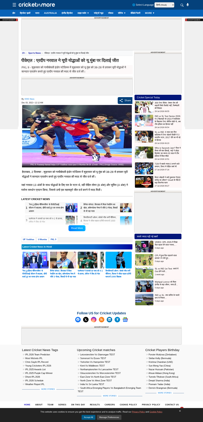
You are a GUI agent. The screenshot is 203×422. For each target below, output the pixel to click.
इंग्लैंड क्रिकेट (67, 13)
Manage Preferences (109, 417)
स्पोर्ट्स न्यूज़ (98, 13)
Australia (50, 13)
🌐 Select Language (143, 5)
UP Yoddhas (28, 239)
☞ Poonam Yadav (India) (158, 384)
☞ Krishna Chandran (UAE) (159, 362)
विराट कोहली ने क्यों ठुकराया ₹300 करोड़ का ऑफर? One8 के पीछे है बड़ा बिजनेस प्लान (167, 180)
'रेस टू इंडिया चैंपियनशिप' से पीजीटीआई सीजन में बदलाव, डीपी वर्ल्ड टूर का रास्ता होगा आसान (34, 274)
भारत (37, 13)
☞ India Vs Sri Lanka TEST (91, 384)
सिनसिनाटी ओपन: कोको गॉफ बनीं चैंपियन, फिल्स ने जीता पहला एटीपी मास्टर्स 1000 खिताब (118, 274)
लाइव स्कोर (83, 13)
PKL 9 (53, 239)
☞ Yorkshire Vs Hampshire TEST (94, 362)
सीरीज (122, 13)
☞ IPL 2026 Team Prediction (36, 354)
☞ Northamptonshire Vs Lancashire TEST (98, 369)
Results (95, 405)
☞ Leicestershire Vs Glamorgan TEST (96, 354)
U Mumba (42, 239)
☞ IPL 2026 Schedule (33, 380)
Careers (110, 405)
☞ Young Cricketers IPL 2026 (37, 365)
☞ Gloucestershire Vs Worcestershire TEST (99, 373)
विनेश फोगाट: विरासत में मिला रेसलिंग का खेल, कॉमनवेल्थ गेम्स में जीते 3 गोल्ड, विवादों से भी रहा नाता (63, 274)
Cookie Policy (128, 405)
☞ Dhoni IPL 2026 (31, 377)
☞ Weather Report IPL (33, 384)
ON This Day (78, 405)
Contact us (172, 405)
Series (62, 405)
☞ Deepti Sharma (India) (158, 380)
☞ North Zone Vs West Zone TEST (95, 380)
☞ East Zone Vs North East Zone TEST (97, 377)
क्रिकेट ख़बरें (25, 13)
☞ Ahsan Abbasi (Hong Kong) (160, 373)
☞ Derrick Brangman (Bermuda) (161, 388)
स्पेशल (110, 13)
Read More (77, 228)
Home (27, 405)
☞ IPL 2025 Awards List (34, 369)
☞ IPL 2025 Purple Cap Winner (38, 373)
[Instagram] (93, 319)
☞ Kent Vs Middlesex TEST (91, 365)
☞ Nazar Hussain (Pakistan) (160, 369)
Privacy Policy (151, 405)
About (39, 405)
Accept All (88, 417)
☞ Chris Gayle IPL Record (35, 362)
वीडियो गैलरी (135, 13)
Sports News (34, 53)
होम (13, 13)
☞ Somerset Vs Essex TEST (92, 358)
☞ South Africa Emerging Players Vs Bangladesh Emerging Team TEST (109, 388)
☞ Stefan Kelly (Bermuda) (158, 358)
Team (50, 405)
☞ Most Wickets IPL (33, 358)
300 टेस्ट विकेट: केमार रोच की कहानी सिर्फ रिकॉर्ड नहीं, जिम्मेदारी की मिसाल (167, 105)
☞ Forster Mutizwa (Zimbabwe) (161, 354)
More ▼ (150, 13)
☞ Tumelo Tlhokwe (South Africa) (162, 377)
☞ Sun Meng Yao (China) (158, 365)
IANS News (29, 99)
